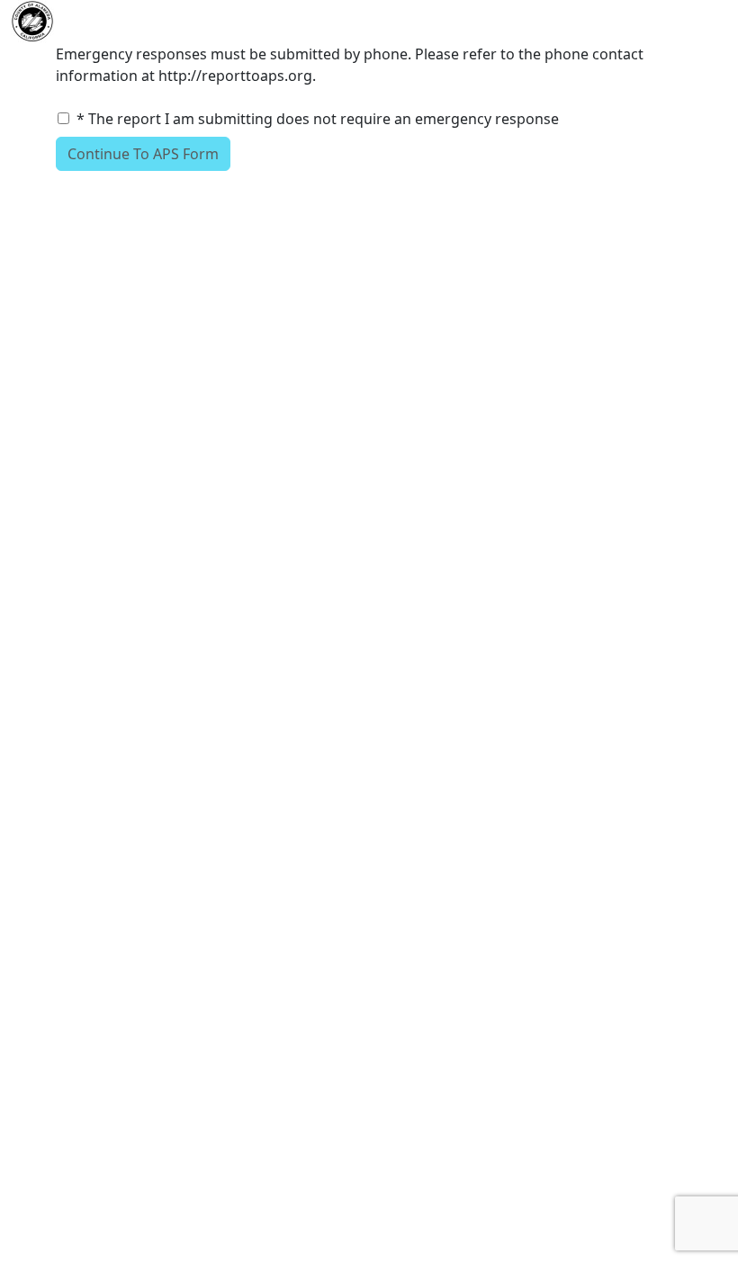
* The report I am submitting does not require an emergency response (317, 119)
